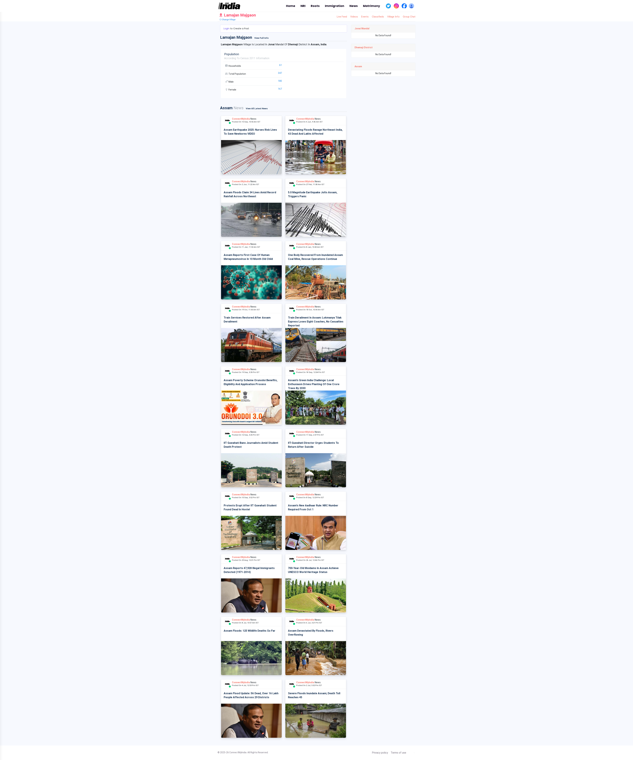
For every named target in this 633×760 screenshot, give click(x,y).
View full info (261, 38)
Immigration (334, 6)
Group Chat (409, 16)
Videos (354, 16)
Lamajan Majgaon (239, 15)
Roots (315, 6)
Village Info (393, 16)
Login (227, 28)
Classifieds (378, 16)
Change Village (228, 19)
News (353, 6)
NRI (303, 6)
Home (290, 6)
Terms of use (398, 752)
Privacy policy (380, 752)
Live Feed (342, 16)
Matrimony (371, 6)
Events (365, 16)
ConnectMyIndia (241, 118)
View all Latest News (257, 108)
